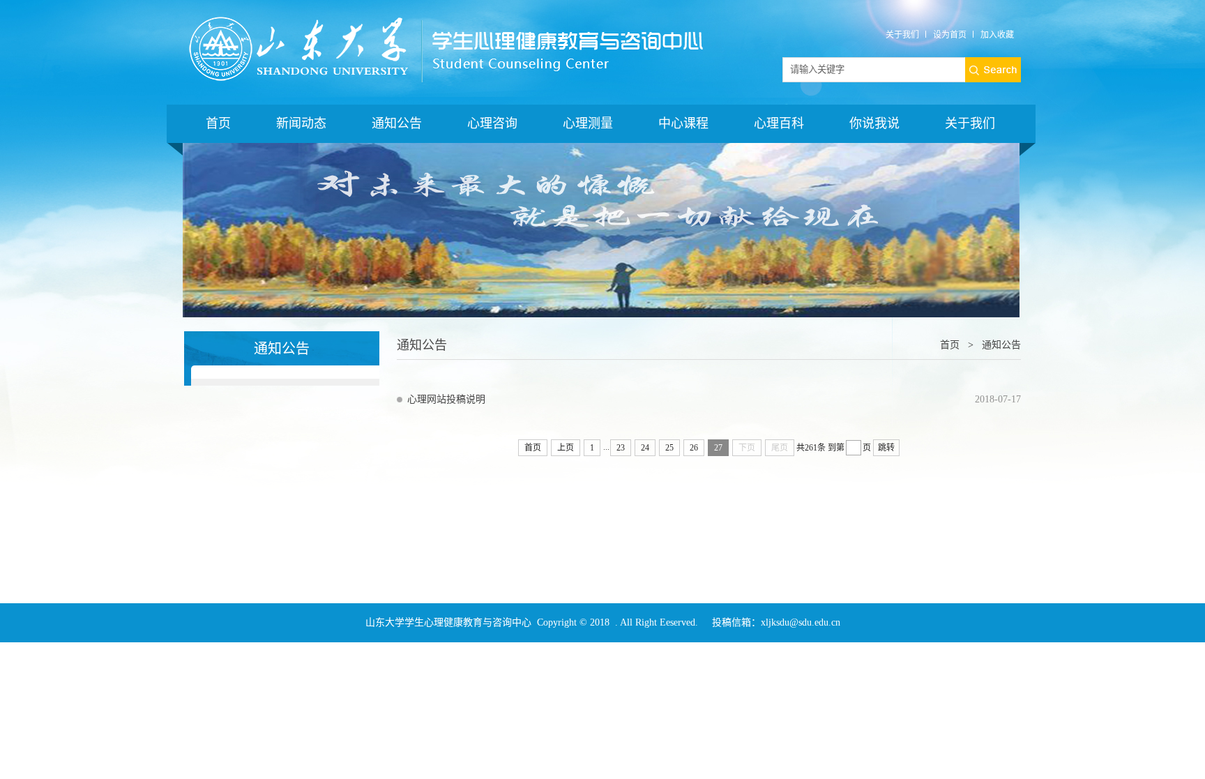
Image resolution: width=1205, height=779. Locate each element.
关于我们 (902, 35)
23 (620, 448)
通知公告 (397, 123)
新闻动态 (301, 123)
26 (694, 448)
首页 (218, 123)
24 (645, 448)
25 (669, 448)
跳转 (886, 448)
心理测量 (588, 123)
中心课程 (683, 123)
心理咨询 (492, 123)
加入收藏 (997, 35)
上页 (565, 448)
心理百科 (779, 123)
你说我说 (874, 123)
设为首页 (950, 35)
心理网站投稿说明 (446, 399)
